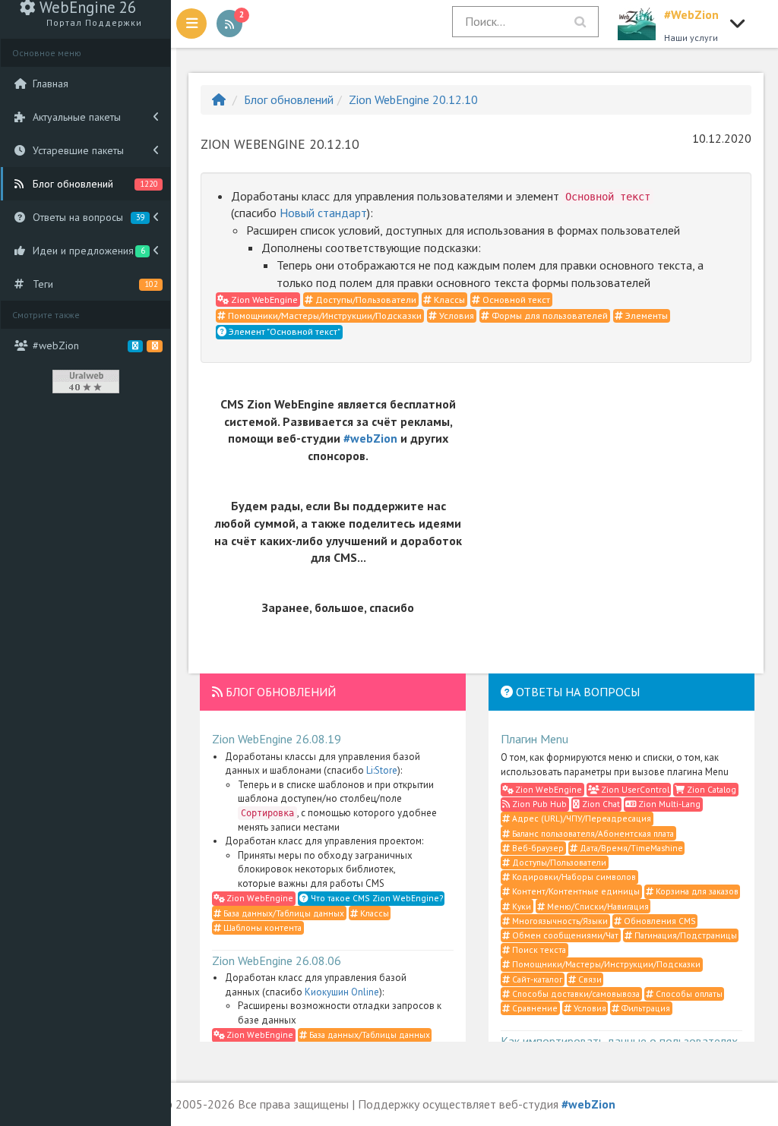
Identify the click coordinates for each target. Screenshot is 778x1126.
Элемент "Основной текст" (283, 331)
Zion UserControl (634, 789)
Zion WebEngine (263, 299)
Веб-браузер (537, 847)
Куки (520, 906)
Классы (448, 299)
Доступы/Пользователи (364, 299)
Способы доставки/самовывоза (575, 993)
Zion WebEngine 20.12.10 (413, 99)
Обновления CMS (658, 920)
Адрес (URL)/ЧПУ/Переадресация (580, 818)
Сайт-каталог (536, 979)
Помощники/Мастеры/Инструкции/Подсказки (324, 315)
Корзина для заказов (695, 891)
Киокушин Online (342, 992)
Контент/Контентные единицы (575, 891)
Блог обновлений (289, 99)
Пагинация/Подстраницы (684, 935)
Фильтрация (644, 1008)
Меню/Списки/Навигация (597, 906)
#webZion (370, 438)
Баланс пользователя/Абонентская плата (592, 833)
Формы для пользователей (548, 315)
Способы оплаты (688, 993)
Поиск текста (538, 949)
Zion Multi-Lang (668, 803)
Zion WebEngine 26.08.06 (276, 960)
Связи (589, 979)
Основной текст (515, 299)
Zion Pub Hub (538, 803)
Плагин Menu (534, 738)
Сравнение (534, 1008)
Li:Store (381, 770)
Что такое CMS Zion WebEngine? (375, 898)
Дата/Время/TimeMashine (630, 847)
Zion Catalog (710, 789)
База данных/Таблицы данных (282, 913)
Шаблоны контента (261, 927)
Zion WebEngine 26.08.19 (276, 738)
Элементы (645, 315)
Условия (455, 315)
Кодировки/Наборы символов (573, 876)
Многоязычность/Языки (559, 920)
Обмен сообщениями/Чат (564, 935)
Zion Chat (600, 803)
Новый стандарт (323, 212)
